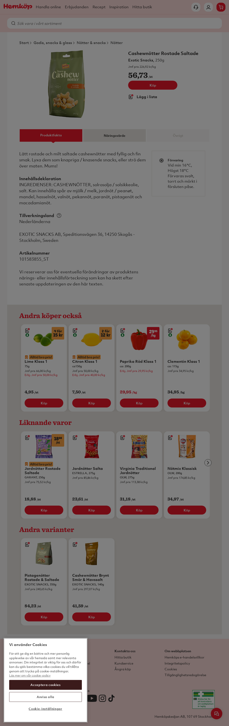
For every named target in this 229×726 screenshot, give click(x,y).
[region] (45, 680)
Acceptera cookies (45, 685)
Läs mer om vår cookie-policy (30, 675)
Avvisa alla (45, 697)
